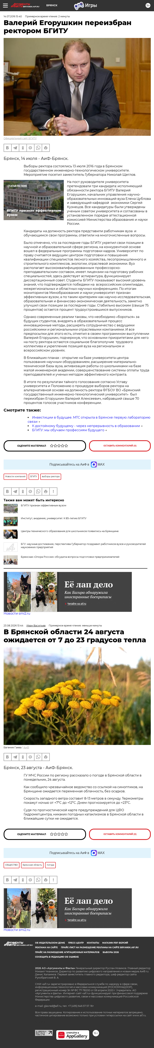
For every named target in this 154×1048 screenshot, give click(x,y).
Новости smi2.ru (17, 613)
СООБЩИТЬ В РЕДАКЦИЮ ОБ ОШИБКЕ (57, 957)
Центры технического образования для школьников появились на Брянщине (70, 531)
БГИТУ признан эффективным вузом (43, 505)
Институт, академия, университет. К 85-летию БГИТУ (53, 518)
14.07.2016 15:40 (13, 16)
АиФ (26, 747)
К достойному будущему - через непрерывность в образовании (86, 426)
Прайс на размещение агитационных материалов (67, 952)
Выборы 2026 (111, 952)
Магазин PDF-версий (115, 943)
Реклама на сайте (46, 947)
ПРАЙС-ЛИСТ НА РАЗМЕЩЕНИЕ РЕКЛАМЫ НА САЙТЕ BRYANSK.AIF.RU (100, 947)
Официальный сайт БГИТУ (20, 138)
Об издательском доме (50, 943)
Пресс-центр (76, 943)
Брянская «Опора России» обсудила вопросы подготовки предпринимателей (70, 556)
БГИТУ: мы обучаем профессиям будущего (68, 430)
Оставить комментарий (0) (120, 445)
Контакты (93, 943)
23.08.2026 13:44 (13, 625)
